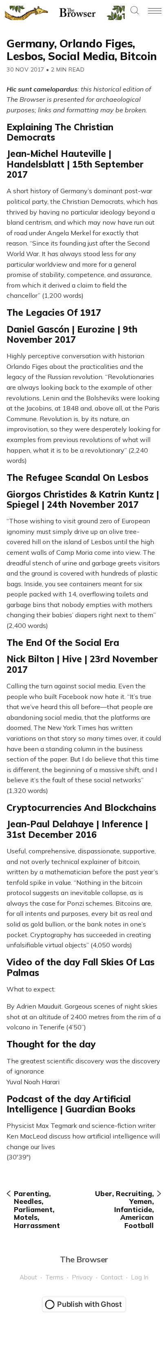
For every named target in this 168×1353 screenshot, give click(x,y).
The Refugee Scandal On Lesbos (77, 477)
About (28, 1277)
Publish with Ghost (89, 1304)
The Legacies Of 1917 (54, 312)
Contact (112, 1277)
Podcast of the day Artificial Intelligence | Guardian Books (71, 1104)
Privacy (82, 1277)
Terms (54, 1277)
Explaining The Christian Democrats (60, 132)
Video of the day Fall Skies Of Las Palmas (81, 967)
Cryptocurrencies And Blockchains (81, 807)
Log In (139, 1277)
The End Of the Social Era (63, 642)
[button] (134, 10)
